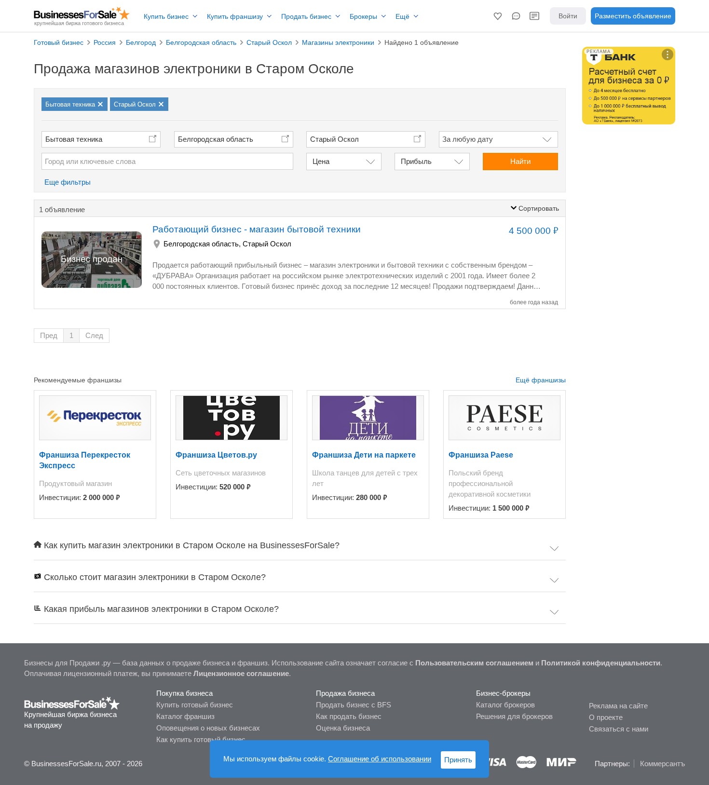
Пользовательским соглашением (474, 663)
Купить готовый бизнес (194, 705)
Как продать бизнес (349, 716)
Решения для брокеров (514, 716)
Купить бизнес (166, 16)
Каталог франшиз (185, 716)
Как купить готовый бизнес (200, 739)
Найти (520, 161)
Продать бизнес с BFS (353, 705)
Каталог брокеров (505, 705)
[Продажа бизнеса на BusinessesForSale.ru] (72, 702)
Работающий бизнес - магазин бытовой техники (256, 229)
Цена (321, 161)
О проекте (606, 717)
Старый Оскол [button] (334, 139)
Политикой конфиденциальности (600, 663)
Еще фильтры (67, 182)
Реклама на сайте (618, 706)
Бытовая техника (73, 139)
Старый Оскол (267, 244)
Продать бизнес (306, 16)
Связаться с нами (618, 729)
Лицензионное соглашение (241, 673)
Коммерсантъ (662, 763)
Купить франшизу (235, 16)
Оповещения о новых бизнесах (208, 728)
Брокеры (363, 16)
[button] (498, 16)
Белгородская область (215, 139)
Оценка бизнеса (343, 728)
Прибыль (416, 161)
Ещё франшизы (541, 380)
